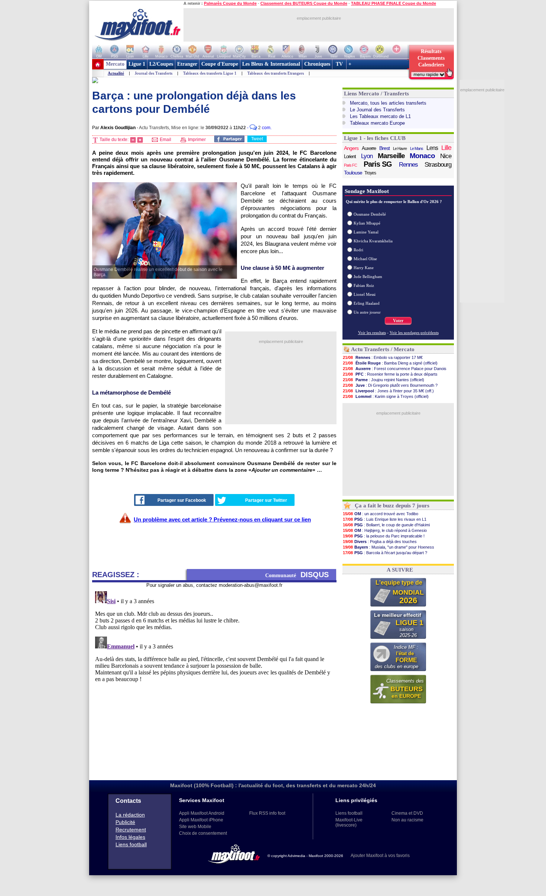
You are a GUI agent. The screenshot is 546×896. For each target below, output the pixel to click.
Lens (432, 148)
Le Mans (416, 148)
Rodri (358, 250)
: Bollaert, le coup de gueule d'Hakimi (386, 525)
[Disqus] (214, 681)
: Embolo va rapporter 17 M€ (383, 357)
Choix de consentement (203, 833)
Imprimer (196, 139)
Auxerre (369, 148)
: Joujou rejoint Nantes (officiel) (383, 379)
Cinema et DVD (407, 813)
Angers (351, 148)
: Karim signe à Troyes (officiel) (386, 396)
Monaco (422, 156)
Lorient (350, 156)
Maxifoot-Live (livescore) (349, 822)
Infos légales (130, 837)
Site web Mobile (195, 826)
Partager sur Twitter (266, 500)
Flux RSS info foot (267, 813)
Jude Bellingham (368, 276)
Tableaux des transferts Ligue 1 (210, 73)
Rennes (408, 164)
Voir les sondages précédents (414, 332)
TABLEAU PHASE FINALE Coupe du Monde (393, 3)
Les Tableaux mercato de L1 (380, 116)
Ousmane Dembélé (370, 214)
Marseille (391, 156)
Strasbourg (438, 164)
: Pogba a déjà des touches (380, 541)
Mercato (115, 64)
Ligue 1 (137, 64)
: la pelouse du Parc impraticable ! (384, 536)
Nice (445, 156)
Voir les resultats (372, 332)
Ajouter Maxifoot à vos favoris (380, 855)
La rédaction (130, 815)
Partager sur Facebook (181, 500)
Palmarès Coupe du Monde (230, 3)
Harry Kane (364, 267)
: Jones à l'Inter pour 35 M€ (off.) (388, 391)
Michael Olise (365, 258)
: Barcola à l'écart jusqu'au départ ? (385, 552)
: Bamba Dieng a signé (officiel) (390, 363)
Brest (384, 148)
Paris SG (378, 164)
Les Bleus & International (271, 64)
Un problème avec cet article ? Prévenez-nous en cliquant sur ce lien (222, 519)
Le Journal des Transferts (377, 109)
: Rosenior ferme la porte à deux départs (390, 374)
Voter (398, 320)
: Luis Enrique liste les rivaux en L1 (384, 519)
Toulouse (353, 173)
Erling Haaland (367, 303)
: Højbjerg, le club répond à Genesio (385, 530)
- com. (259, 127)
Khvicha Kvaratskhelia (373, 241)
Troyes (370, 173)
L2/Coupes (161, 64)
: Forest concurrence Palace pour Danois (394, 368)
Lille (446, 147)
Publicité (125, 822)
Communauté (297, 574)
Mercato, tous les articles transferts (388, 103)
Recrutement (131, 830)
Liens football (131, 844)
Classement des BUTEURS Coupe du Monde (303, 3)
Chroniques (317, 64)
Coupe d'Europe (219, 64)
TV (339, 64)
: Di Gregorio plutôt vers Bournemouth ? (390, 385)
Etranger (187, 64)
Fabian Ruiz (364, 285)
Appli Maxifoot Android (201, 813)
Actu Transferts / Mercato (383, 349)
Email (165, 139)
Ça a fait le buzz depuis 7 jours (392, 506)
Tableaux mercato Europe (377, 123)
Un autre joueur (367, 312)
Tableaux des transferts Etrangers (275, 73)
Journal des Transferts (153, 73)
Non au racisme (407, 820)
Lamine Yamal (366, 232)
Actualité (116, 73)
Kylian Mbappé (367, 223)
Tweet (257, 138)
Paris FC (350, 165)
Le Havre (400, 148)
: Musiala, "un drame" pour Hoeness (388, 547)
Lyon (367, 156)
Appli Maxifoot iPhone (201, 820)
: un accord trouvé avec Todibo (380, 513)
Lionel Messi (365, 294)
